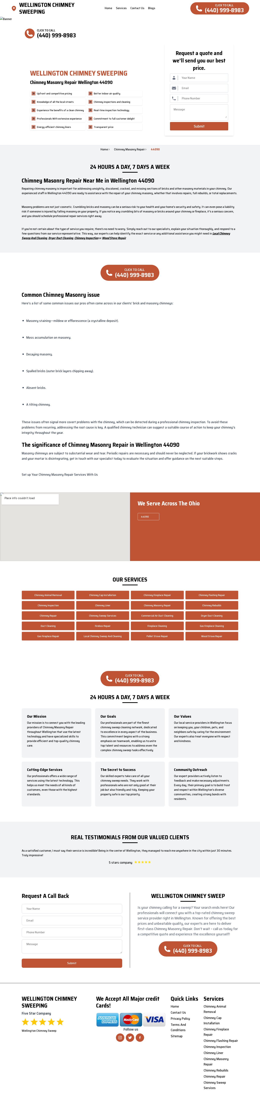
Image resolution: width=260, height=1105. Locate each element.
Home (104, 149)
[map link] (15, 8)
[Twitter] (130, 1037)
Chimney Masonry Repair (129, 149)
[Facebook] (140, 1037)
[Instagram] (120, 1037)
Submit (199, 126)
